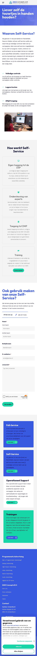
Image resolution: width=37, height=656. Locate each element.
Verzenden (7, 404)
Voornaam (5, 325)
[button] (3, 2)
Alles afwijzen (18, 651)
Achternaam (6, 333)
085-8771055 (9, 616)
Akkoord (18, 646)
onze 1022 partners (13, 625)
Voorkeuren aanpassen (24, 641)
